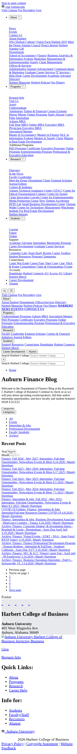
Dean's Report (49, 45)
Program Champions (44, 256)
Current (13, 229)
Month (5, 455)
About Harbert (17, 38)
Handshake (15, 273)
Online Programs (37, 114)
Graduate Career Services (40, 72)
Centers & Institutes (20, 187)
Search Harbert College (15, 355)
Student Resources (20, 256)
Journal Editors (18, 183)
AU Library (65, 273)
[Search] (4, 291)
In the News (16, 173)
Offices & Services (20, 65)
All (11, 418)
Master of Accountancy (22, 134)
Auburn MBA (17, 121)
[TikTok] (22, 602)
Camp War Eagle (19, 263)
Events (13, 31)
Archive (14, 435)
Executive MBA (54, 124)
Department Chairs (39, 180)
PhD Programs (17, 148)
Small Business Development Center (43, 204)
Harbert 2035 (59, 42)
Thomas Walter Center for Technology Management (42, 206)
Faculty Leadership (20, 177)
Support (6, 344)
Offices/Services (44, 302)
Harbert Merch (17, 276)
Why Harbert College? (22, 42)
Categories (9, 412)
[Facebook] (2, 602)
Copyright (9, 739)
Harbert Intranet (18, 214)
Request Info (16, 97)
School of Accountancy (23, 55)
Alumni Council (30, 45)
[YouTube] (9, 602)
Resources (18, 344)
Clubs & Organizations (50, 266)
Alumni (13, 283)
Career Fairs (37, 263)
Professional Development (24, 428)
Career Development (34, 75)
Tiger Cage (51, 263)
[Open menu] (11, 290)
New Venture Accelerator (54, 200)
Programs (16, 86)
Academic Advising (59, 75)
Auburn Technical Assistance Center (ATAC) (35, 190)
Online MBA (36, 124)
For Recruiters (26, 10)
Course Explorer (57, 111)
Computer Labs (18, 253)
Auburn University (19, 731)
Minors (22, 114)
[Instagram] (15, 602)
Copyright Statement (42, 744)
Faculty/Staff (19, 715)
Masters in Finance (48, 134)
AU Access (51, 273)
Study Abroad (56, 114)
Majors (13, 114)
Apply (12, 104)
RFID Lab (15, 204)
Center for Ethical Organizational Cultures (42, 192)
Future (13, 232)
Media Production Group (23, 200)
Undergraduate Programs (16, 316)
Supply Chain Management (46, 62)
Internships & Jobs (20, 425)
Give (38, 10)
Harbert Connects (33, 273)
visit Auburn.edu (14, 6)
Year (4, 451)
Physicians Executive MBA (25, 128)
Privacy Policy (12, 744)
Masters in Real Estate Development (41, 140)
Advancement (45, 69)
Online (13, 236)
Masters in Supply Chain (48, 138)
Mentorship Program (59, 243)
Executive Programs (53, 148)
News (12, 28)
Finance (42, 55)
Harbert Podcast (40, 82)
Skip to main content (13, 3)
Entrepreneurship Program (36, 151)
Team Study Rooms (39, 253)
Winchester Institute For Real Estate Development (41, 209)
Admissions (16, 111)
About (14, 17)
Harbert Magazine (19, 82)
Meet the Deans (18, 180)
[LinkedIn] (29, 602)
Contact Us (15, 35)
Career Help (18, 690)
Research (15, 159)
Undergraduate (18, 107)
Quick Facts (43, 42)
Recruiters (17, 719)
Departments (16, 52)
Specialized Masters (20, 131)
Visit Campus (9, 10)
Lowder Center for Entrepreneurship (51, 197)
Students (15, 218)
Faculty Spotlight (19, 432)
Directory (14, 79)
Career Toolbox (61, 253)
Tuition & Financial (35, 111)
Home (12, 370)
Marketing (40, 58)
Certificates (33, 148)
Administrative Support (22, 69)
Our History (58, 82)
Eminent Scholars (61, 180)
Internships (22, 118)
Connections (31, 344)
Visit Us (14, 101)
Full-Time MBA (18, 124)
